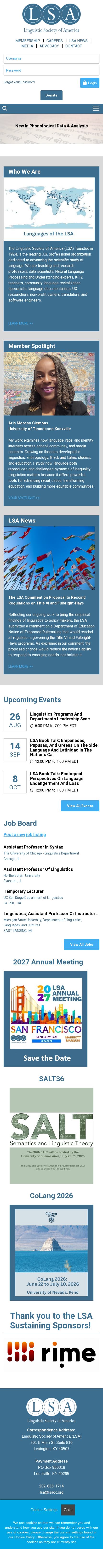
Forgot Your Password (19, 82)
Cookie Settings (43, 1510)
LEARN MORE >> (20, 323)
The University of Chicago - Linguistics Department (42, 853)
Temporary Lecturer (24, 891)
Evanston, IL (13, 880)
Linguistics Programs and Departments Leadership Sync (60, 716)
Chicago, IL (12, 858)
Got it (68, 1510)
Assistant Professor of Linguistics (39, 869)
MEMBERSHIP (27, 41)
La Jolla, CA (13, 903)
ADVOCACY (49, 46)
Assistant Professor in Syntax (34, 847)
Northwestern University (22, 875)
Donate (51, 95)
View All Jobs (81, 944)
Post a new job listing (25, 834)
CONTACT (73, 46)
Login (92, 83)
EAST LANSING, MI (18, 930)
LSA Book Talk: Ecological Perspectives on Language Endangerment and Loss (56, 779)
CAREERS (54, 41)
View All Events (80, 806)
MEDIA (27, 46)
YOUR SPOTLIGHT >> (24, 498)
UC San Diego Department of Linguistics (34, 897)
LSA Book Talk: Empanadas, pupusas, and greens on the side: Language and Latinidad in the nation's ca (64, 747)
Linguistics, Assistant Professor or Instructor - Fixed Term (51, 913)
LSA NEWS (78, 41)
